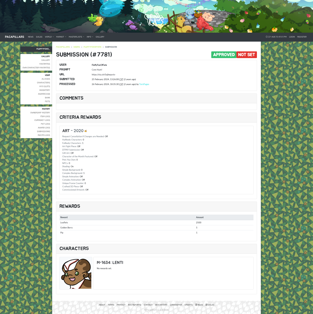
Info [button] (89, 37)
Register (302, 37)
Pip (61, 232)
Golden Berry (66, 227)
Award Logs (44, 128)
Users (77, 47)
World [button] (48, 37)
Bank (47, 98)
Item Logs (45, 116)
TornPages (144, 84)
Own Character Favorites (36, 68)
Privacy (121, 305)
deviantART (161, 305)
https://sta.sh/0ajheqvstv (103, 74)
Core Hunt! (97, 69)
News (30, 37)
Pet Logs (45, 124)
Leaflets (64, 222)
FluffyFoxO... (43, 49)
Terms (111, 305)
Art (66, 131)
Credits (189, 305)
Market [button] (60, 37)
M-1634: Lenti (110, 263)
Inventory (44, 90)
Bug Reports (134, 305)
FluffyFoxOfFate (92, 47)
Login (292, 37)
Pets (47, 101)
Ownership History (40, 113)
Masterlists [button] (76, 37)
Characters (43, 83)
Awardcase (44, 94)
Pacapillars (14, 37)
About (102, 305)
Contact (148, 305)
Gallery (100, 37)
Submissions (43, 131)
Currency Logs (42, 120)
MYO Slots (44, 86)
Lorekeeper (176, 305)
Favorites (44, 64)
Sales (39, 37)
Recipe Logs (44, 135)
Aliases (46, 79)
